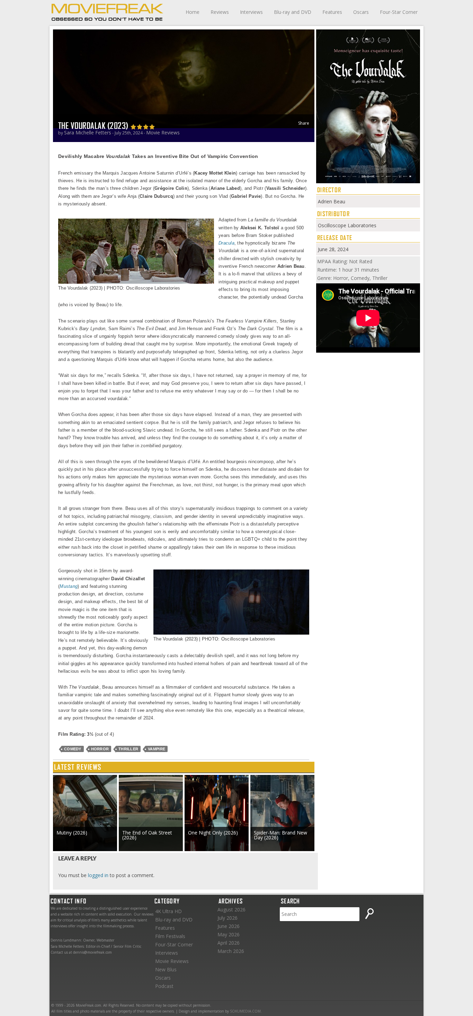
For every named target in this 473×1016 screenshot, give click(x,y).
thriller (128, 749)
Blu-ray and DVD (292, 12)
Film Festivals (170, 936)
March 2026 (230, 951)
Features (332, 12)
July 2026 (227, 918)
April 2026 (228, 942)
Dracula (226, 243)
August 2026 (231, 909)
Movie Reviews (163, 132)
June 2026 (228, 926)
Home (192, 12)
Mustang (69, 586)
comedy (72, 749)
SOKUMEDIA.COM (245, 1011)
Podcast (164, 986)
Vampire (156, 749)
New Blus (166, 969)
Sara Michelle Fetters (87, 132)
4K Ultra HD (168, 911)
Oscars (361, 12)
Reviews (220, 12)
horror (100, 749)
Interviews (251, 12)
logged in (98, 875)
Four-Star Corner (399, 12)
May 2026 (228, 934)
